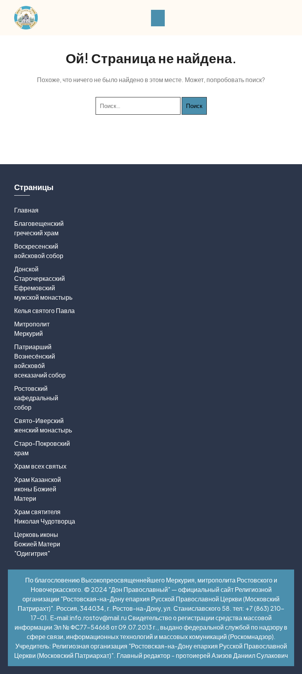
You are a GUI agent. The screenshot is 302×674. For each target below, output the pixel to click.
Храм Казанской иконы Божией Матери (37, 488)
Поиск (194, 105)
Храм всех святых (40, 466)
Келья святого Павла (44, 310)
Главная (26, 210)
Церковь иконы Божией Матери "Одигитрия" (37, 543)
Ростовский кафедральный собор (36, 397)
